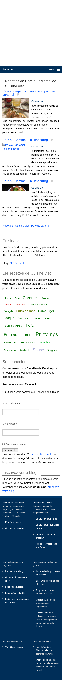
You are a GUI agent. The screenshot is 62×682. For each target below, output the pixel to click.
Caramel (30, 297)
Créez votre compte (40, 454)
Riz (15, 342)
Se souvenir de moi (16, 444)
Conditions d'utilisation (15, 528)
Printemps (47, 334)
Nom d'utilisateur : (11, 403)
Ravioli (7, 342)
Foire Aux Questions (14, 586)
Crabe (45, 298)
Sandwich (24, 350)
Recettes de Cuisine (11, 502)
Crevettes (20, 304)
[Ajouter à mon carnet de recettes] (18, 94)
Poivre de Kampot (13, 325)
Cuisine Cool (42, 612)
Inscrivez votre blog (14, 571)
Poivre (47, 318)
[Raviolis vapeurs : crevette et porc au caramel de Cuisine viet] (15, 107)
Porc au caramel (18, 334)
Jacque (9, 317)
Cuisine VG (41, 599)
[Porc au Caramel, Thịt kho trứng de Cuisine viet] (15, 152)
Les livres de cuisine (45, 580)
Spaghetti (52, 350)
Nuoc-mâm (23, 318)
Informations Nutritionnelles (43, 648)
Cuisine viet (37, 101)
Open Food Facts (44, 659)
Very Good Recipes (14, 646)
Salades (44, 342)
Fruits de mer (25, 310)
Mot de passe (9, 423)
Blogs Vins (41, 590)
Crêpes (7, 304)
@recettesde (51, 543)
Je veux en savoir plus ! (47, 518)
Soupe (38, 349)
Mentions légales (13, 522)
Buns (7, 298)
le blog (39, 543)
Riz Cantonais (28, 342)
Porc (30, 325)
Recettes (8, 69)
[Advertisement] (31, 33)
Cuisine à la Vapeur (38, 304)
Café (17, 298)
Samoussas (10, 350)
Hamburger (46, 310)
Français (8, 311)
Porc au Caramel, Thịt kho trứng (25, 140)
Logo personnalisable (15, 592)
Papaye (37, 318)
